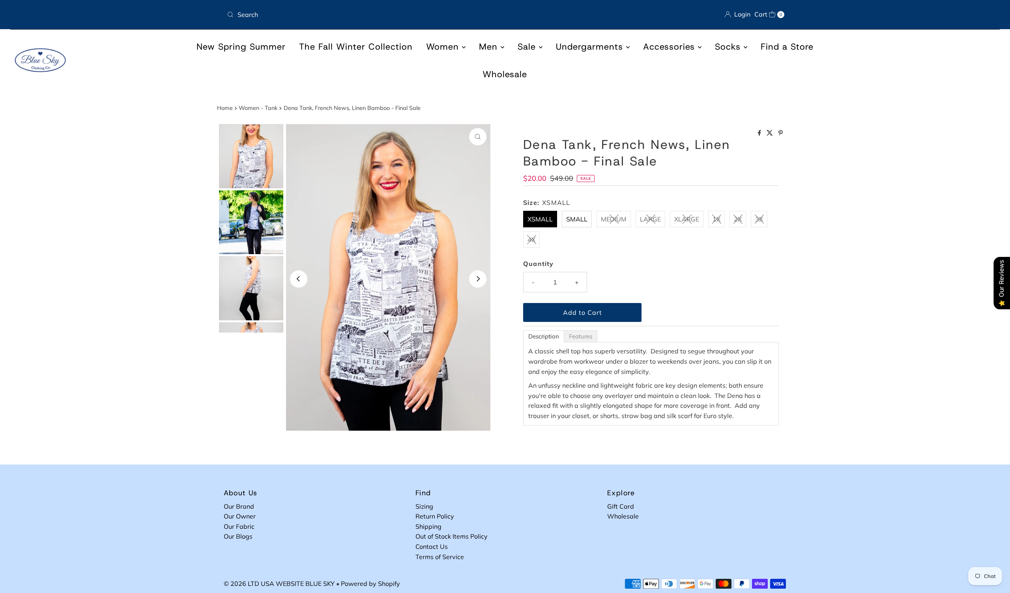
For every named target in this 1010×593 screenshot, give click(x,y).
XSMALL (540, 219)
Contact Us (431, 546)
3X (759, 219)
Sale (528, 46)
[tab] (543, 336)
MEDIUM (614, 219)
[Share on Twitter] (770, 133)
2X (738, 219)
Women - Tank (258, 108)
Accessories (670, 46)
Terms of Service (439, 557)
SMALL (576, 219)
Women (444, 46)
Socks (729, 46)
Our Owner (240, 516)
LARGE (650, 219)
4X (531, 240)
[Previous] (298, 279)
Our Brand (239, 506)
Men (490, 46)
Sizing (424, 506)
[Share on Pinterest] (780, 133)
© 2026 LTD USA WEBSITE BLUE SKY (279, 583)
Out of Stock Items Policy (451, 536)
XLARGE (686, 219)
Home (225, 108)
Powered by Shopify (370, 583)
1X (716, 219)
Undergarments (591, 46)
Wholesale (505, 74)
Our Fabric (239, 526)
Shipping (428, 526)
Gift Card (620, 506)
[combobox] (363, 14)
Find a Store (787, 46)
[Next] (477, 279)
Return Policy (434, 516)
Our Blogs (238, 536)
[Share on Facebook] (760, 133)
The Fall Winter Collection (356, 46)
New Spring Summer (241, 46)
